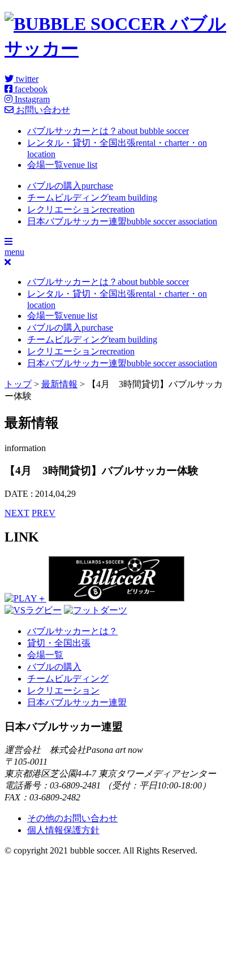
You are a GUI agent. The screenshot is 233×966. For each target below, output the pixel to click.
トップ (18, 384)
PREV (43, 513)
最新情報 (59, 384)
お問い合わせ (42, 110)
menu (14, 252)
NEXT (17, 513)
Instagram (31, 99)
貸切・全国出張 (58, 643)
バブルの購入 (70, 185)
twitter (26, 79)
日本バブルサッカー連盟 (122, 221)
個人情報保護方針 (63, 830)
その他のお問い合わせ (72, 818)
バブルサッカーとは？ (108, 131)
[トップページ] (116, 48)
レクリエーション (81, 209)
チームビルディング (92, 197)
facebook (30, 89)
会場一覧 (62, 165)
